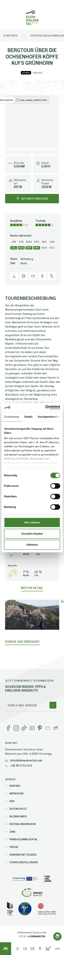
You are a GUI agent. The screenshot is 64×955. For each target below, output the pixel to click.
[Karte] (40, 948)
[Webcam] (25, 948)
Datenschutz (18, 808)
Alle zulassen (32, 522)
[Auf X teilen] (51, 276)
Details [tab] (28, 416)
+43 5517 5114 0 (20, 765)
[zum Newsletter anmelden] (52, 705)
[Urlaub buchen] (5, 948)
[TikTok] (24, 728)
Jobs (12, 831)
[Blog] (56, 728)
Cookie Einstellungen (23, 862)
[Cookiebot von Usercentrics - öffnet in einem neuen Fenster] (45, 407)
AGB (11, 801)
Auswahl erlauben (32, 533)
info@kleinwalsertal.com (25, 760)
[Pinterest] (40, 728)
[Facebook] (8, 728)
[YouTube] (32, 728)
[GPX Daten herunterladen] (14, 276)
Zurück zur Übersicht (22, 641)
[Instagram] (16, 728)
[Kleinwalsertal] (32, 17)
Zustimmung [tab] (11, 416)
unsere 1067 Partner (26, 438)
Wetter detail (32, 587)
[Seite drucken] (23, 276)
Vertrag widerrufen (22, 823)
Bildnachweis (18, 816)
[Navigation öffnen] (57, 948)
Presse (13, 846)
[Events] (32, 948)
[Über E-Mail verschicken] (33, 276)
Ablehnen (32, 544)
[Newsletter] (48, 728)
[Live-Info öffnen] (17, 948)
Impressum (16, 793)
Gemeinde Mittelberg (23, 854)
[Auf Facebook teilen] (42, 276)
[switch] (55, 486)
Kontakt (14, 785)
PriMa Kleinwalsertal (23, 839)
